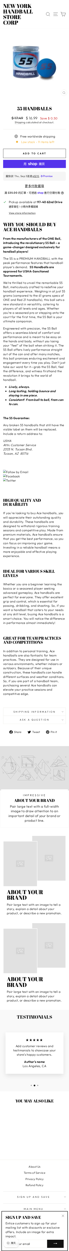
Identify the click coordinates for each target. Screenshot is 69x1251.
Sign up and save (33, 1196)
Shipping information (34, 711)
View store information (22, 212)
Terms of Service (34, 1172)
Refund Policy (34, 1185)
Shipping (20, 122)
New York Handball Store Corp (18, 14)
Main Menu (34, 1208)
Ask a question (34, 719)
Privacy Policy (34, 1179)
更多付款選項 (34, 186)
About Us (34, 1166)
